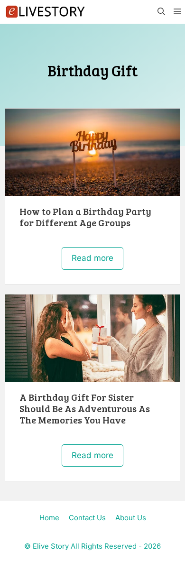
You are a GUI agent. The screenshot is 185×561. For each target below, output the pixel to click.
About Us (130, 517)
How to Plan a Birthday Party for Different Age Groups (85, 216)
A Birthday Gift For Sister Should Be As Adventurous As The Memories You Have (84, 408)
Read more (92, 258)
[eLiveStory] (45, 12)
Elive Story (51, 546)
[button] (161, 12)
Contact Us (87, 517)
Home (49, 517)
